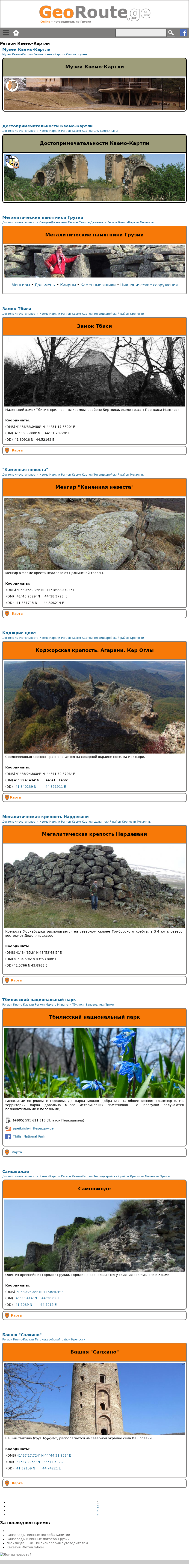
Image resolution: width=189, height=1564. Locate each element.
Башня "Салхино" (22, 1334)
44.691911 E (55, 786)
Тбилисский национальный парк (39, 999)
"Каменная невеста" (25, 469)
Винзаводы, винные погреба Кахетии (38, 1535)
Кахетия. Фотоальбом (25, 1547)
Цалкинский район (107, 821)
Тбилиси (78, 1004)
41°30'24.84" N (29, 1292)
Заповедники (95, 1004)
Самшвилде (15, 1171)
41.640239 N (25, 786)
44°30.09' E (50, 1298)
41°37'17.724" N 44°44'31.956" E (44, 1455)
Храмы (165, 1176)
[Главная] (94, 14)
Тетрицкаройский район (111, 313)
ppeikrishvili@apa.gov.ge (33, 1128)
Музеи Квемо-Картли (26, 49)
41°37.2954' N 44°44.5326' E (42, 1462)
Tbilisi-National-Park (29, 1136)
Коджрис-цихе (19, 633)
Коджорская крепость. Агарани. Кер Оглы (94, 650)
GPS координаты (106, 130)
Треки (110, 1004)
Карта (17, 450)
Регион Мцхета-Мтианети (53, 1004)
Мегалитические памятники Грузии (42, 217)
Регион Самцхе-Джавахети (87, 222)
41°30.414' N (26, 1298)
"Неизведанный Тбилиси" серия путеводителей (47, 1543)
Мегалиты (147, 222)
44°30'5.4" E (53, 1292)
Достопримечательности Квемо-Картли (47, 126)
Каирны (68, 285)
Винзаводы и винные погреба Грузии (38, 1539)
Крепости (137, 313)
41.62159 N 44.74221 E (38, 1468)
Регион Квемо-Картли (49, 54)
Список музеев (76, 54)
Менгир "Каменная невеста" (94, 487)
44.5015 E (48, 1304)
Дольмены (45, 285)
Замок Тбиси (16, 308)
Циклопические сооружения (149, 285)
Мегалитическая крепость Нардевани (45, 816)
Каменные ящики (98, 285)
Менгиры (21, 285)
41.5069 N (23, 1304)
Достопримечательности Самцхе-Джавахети (34, 222)
